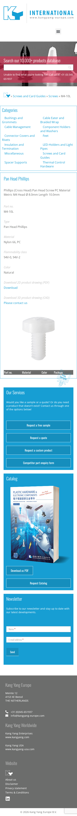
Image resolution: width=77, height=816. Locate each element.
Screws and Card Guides (29, 96)
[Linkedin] (7, 798)
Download (11, 288)
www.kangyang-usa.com (19, 749)
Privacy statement (16, 788)
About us (10, 779)
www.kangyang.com (17, 737)
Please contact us (15, 303)
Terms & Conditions (17, 792)
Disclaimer (11, 784)
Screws (53, 96)
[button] (58, 31)
